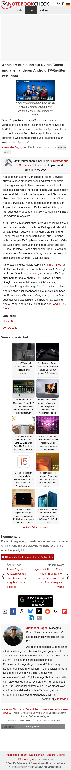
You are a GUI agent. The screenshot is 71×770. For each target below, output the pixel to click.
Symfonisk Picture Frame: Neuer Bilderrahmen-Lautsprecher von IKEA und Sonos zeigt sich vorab (49, 578)
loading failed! (8, 726)
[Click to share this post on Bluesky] (30, 611)
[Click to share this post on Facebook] (13, 611)
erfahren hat (31, 273)
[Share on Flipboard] (65, 611)
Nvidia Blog (10, 321)
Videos (44, 10)
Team (24, 755)
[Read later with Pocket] (56, 611)
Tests (19, 10)
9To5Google (10, 328)
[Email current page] (40, 618)
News (31, 10)
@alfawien (61, 699)
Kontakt (50, 755)
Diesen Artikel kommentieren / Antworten (28, 557)
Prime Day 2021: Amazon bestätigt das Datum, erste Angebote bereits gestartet (17, 578)
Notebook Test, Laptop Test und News (21, 709)
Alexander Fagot (11, 147)
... (67, 10)
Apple (7, 152)
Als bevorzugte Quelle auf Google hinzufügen (39, 601)
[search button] (58, 3)
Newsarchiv (55, 709)
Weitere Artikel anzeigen (35, 527)
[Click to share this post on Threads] (21, 611)
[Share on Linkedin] (31, 618)
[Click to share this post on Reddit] (47, 611)
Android (61, 147)
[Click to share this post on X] (39, 611)
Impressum (12, 755)
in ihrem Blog (53, 264)
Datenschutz (36, 755)
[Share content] (5, 611)
